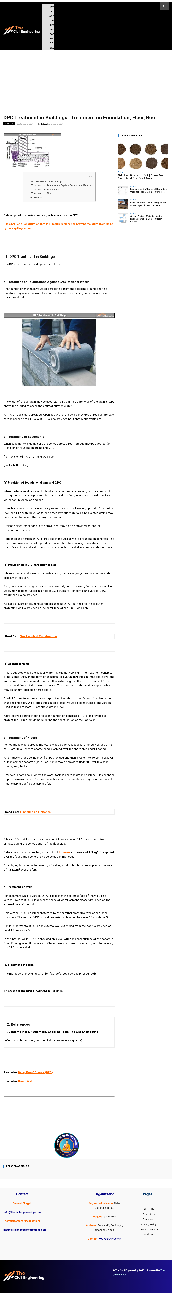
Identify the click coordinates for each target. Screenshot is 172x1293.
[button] (164, 6)
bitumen (64, 852)
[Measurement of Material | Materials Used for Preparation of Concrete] (123, 191)
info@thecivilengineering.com (22, 1212)
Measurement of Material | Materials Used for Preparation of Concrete (148, 190)
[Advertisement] (86, 75)
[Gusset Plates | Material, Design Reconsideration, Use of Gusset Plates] (123, 218)
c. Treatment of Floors (42, 193)
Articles (9, 124)
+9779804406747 (110, 1238)
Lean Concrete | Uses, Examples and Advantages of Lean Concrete (148, 204)
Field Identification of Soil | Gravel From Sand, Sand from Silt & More (141, 177)
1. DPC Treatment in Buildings (44, 181)
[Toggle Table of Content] (88, 176)
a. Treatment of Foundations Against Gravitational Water (60, 185)
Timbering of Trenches (35, 812)
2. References (34, 197)
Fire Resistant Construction (38, 636)
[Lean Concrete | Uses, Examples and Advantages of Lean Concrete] (123, 204)
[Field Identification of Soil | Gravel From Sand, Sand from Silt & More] (143, 155)
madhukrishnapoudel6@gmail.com (25, 1229)
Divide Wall (25, 1081)
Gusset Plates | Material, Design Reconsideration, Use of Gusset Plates (146, 219)
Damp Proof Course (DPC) (35, 1072)
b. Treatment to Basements (44, 189)
